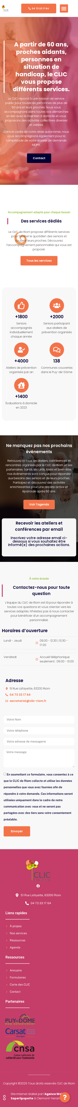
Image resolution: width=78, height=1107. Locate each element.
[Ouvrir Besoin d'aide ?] (65, 1097)
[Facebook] (38, 886)
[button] (64, 8)
